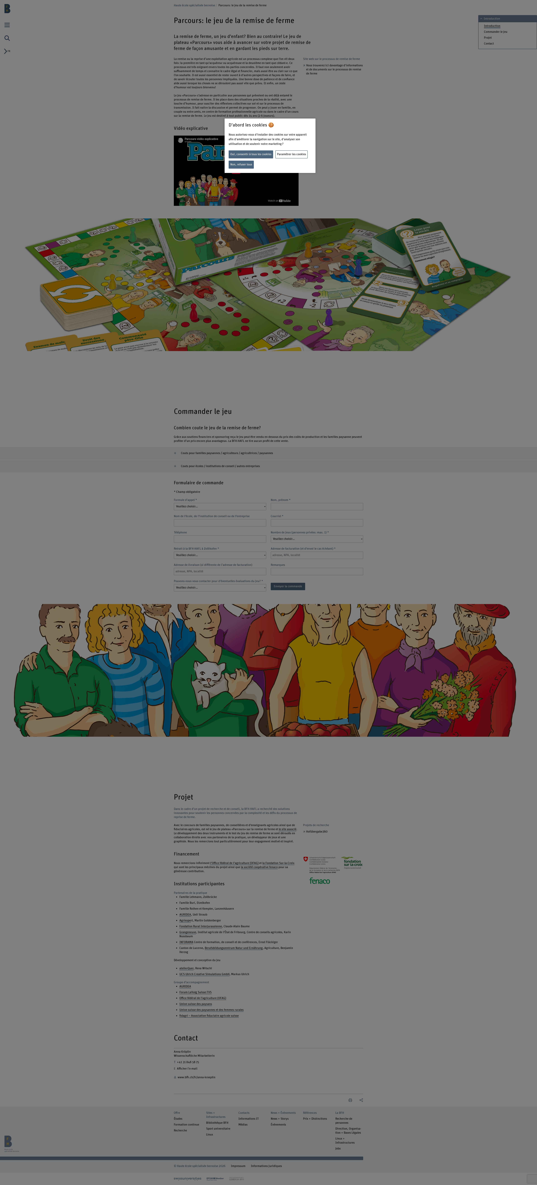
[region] (270, 146)
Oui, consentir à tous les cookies (250, 154)
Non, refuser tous (241, 164)
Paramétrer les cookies (291, 154)
